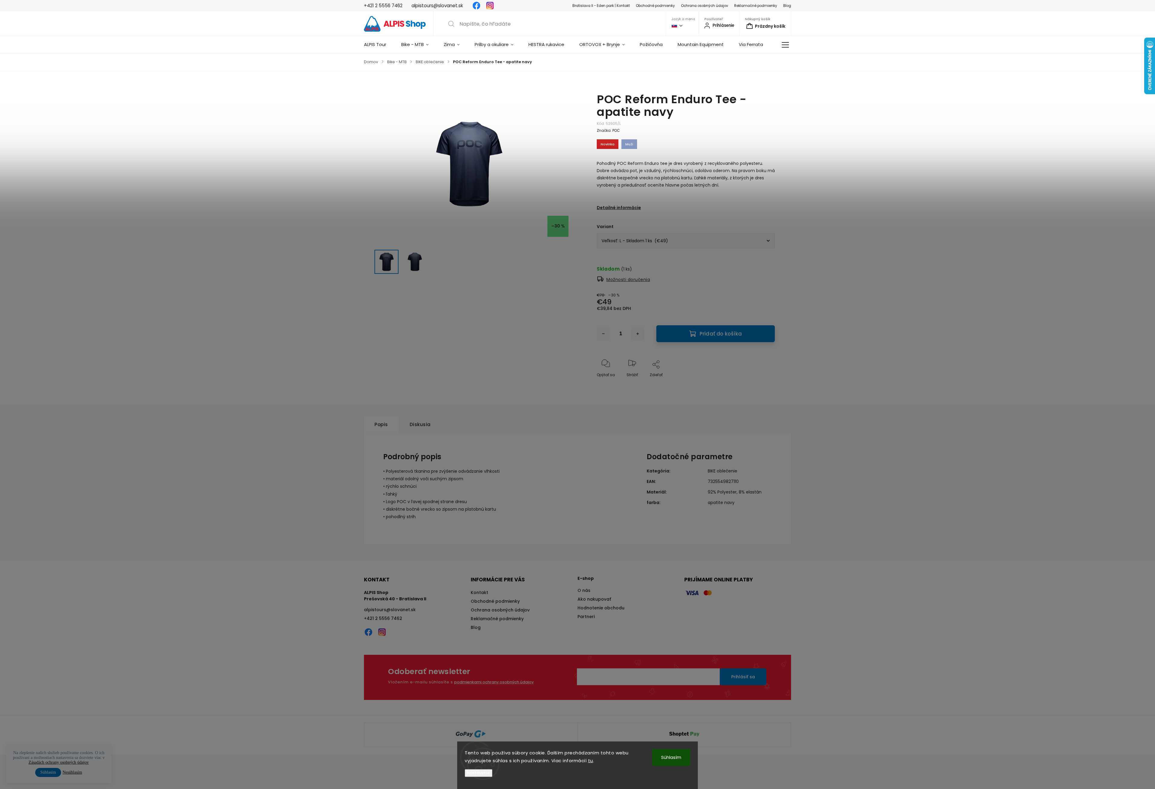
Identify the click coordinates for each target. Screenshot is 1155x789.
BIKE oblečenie (722, 471)
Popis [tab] (381, 424)
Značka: (608, 130)
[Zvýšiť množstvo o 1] (637, 333)
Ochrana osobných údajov (704, 5)
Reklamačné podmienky (755, 5)
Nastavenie (478, 773)
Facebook (476, 5)
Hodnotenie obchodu (601, 608)
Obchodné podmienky (655, 5)
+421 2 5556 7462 (383, 618)
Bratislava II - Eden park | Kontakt (601, 5)
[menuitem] (379, 44)
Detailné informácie (619, 208)
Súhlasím (671, 757)
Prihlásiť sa (743, 677)
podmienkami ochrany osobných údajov (494, 682)
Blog (787, 5)
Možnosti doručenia (628, 280)
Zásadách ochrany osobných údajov (59, 762)
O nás (584, 590)
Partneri (586, 617)
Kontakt (479, 592)
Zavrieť (763, 384)
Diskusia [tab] (420, 424)
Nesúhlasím (72, 772)
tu (590, 760)
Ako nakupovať (594, 599)
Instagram (489, 5)
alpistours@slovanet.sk (390, 610)
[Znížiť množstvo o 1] (603, 333)
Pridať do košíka (721, 333)
